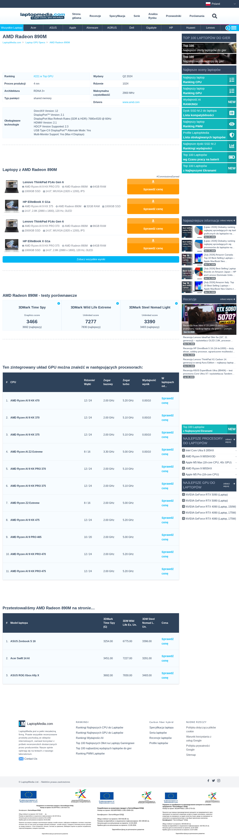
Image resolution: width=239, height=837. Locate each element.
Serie (137, 16)
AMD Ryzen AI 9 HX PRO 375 (28, 485)
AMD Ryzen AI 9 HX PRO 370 (28, 468)
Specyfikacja (117, 16)
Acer (33, 27)
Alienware (92, 27)
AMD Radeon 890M (60, 42)
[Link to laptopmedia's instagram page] (218, 782)
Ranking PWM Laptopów (90, 753)
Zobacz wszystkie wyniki (91, 259)
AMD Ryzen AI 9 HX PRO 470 (28, 554)
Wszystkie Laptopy (12, 27)
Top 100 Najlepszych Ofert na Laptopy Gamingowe (105, 743)
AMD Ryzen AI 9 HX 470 (25, 400)
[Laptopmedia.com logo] (43, 16)
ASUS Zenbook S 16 (23, 641)
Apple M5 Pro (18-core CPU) (211, 474)
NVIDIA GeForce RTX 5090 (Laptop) (207, 494)
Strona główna (76, 16)
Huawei (190, 27)
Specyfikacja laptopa (161, 727)
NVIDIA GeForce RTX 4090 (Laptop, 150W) (211, 506)
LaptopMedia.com (12, 42)
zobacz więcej (226, 220)
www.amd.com (131, 102)
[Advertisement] (91, 58)
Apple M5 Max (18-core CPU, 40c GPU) (211, 462)
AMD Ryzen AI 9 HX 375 (25, 434)
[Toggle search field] (215, 16)
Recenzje (95, 16)
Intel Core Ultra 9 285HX (211, 450)
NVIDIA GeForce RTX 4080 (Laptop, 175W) (211, 518)
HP (171, 27)
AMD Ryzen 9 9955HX (211, 468)
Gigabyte (151, 27)
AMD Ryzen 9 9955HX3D (211, 456)
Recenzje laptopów (160, 738)
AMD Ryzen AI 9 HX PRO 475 (28, 571)
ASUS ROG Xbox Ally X (24, 675)
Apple (72, 27)
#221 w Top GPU (43, 76)
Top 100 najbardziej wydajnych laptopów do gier (104, 748)
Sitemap (191, 754)
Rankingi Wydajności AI (89, 738)
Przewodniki (173, 16)
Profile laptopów (158, 743)
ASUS (53, 27)
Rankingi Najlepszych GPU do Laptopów (99, 732)
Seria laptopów (158, 732)
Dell (131, 27)
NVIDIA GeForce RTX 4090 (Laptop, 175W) (211, 512)
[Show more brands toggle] (234, 28)
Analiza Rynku (153, 16)
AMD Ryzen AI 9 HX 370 (25, 417)
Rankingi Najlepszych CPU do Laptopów (99, 727)
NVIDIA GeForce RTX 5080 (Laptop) (207, 500)
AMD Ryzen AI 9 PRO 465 (25, 537)
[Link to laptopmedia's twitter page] (213, 782)
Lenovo (210, 27)
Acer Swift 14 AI (20, 658)
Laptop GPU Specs (35, 42)
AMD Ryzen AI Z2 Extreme (26, 451)
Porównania (197, 16)
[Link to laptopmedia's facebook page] (208, 782)
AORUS (112, 27)
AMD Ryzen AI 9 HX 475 (25, 520)
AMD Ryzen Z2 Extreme (25, 503)
